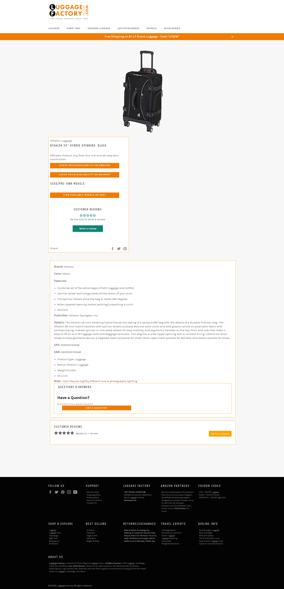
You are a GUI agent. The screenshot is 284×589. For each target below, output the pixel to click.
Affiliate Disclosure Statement (138, 495)
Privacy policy (93, 497)
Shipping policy (93, 495)
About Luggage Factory (134, 497)
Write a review (87, 228)
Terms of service (94, 500)
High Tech (53, 538)
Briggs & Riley (93, 541)
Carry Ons (73, 28)
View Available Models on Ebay (84, 195)
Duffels (152, 28)
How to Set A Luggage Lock (211, 541)
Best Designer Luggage (209, 530)
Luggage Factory (65, 585)
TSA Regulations (169, 530)
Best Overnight (205, 533)
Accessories (172, 28)
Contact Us (92, 503)
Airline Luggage (168, 535)
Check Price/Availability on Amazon (84, 165)
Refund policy (93, 492)
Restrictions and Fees (171, 533)
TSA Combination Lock (209, 538)
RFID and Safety (206, 535)
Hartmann (91, 538)
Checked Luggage (99, 28)
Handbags (53, 535)
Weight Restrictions (170, 544)
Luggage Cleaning (169, 538)
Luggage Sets (55, 533)
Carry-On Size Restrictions (211, 544)
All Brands (53, 544)
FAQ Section (180, 508)
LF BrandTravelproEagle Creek (92, 533)
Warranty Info (130, 500)
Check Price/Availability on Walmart (85, 174)
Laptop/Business (129, 28)
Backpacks (54, 541)
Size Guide (166, 541)
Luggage (53, 28)
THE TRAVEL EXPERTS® (135, 492)
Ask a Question (96, 408)
